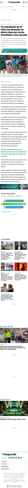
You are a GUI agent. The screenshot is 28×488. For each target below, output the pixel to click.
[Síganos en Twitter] (12, 458)
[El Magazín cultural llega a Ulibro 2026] (14, 408)
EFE (9, 81)
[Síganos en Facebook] (9, 458)
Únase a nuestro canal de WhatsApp (14, 204)
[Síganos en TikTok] (19, 458)
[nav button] (1, 2)
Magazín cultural (5, 417)
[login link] (27, 2)
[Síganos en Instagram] (14, 458)
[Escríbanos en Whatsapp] (21, 458)
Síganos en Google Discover (14, 200)
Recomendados (5, 293)
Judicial (2, 344)
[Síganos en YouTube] (16, 458)
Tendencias (18, 251)
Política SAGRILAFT (9, 480)
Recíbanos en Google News (14, 207)
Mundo (9, 20)
